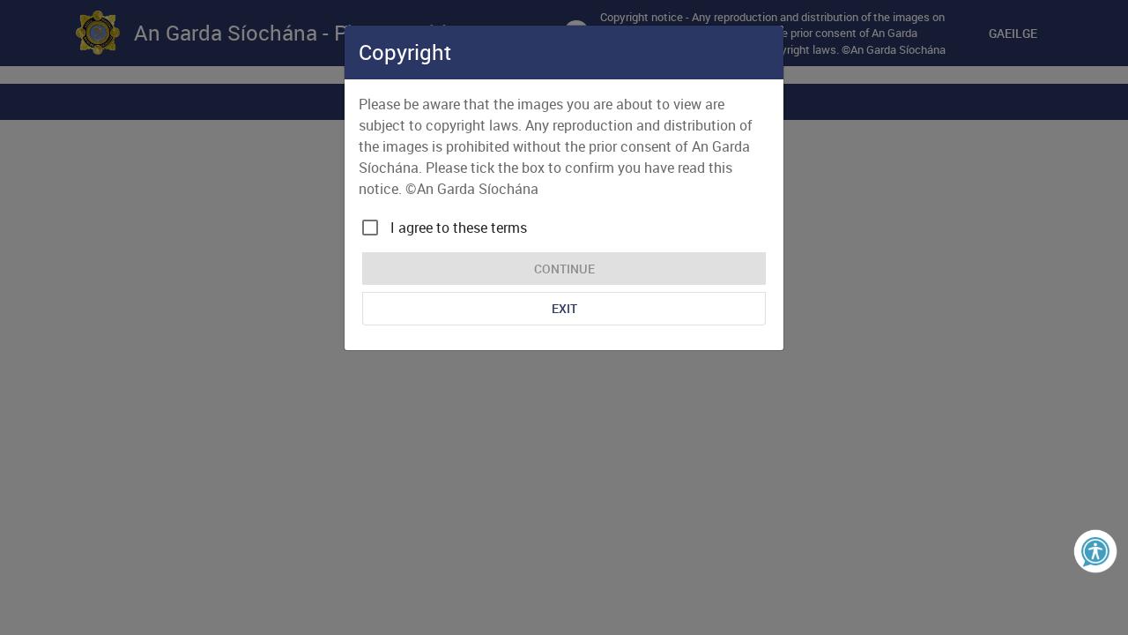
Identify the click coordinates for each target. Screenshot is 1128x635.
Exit (564, 308)
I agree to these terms (458, 227)
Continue (564, 268)
